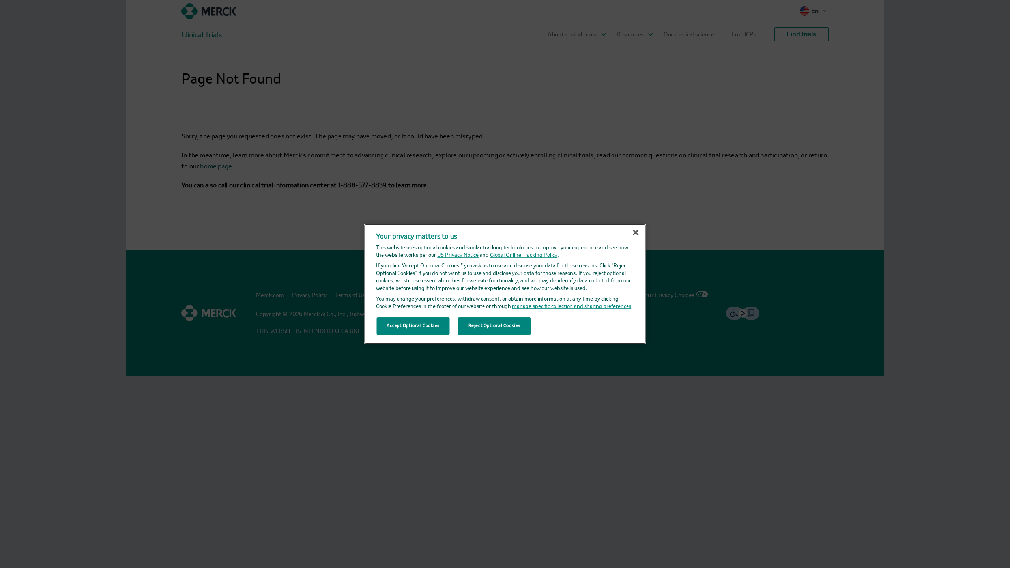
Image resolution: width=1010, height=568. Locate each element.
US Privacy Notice (458, 255)
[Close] (635, 232)
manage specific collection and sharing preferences (571, 306)
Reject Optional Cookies (494, 325)
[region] (505, 284)
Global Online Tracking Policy (523, 255)
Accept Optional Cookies (413, 325)
